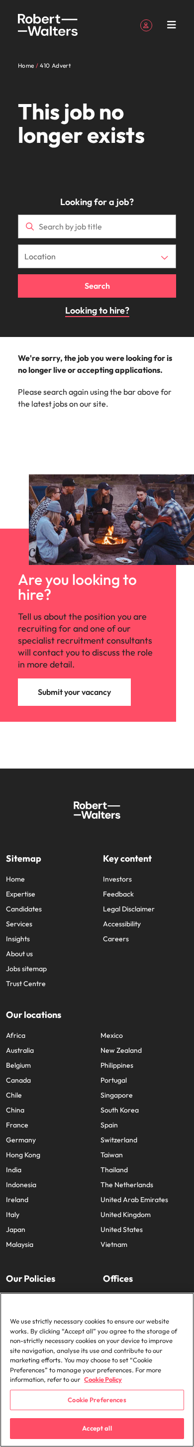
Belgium (18, 1065)
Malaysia (19, 1244)
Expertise (20, 894)
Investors (117, 879)
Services (19, 923)
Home (15, 879)
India (13, 1169)
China (15, 1110)
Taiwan (111, 1154)
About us (19, 953)
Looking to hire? (97, 310)
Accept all (96, 1428)
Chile (14, 1095)
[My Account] (146, 24)
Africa (15, 1035)
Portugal (113, 1080)
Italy (12, 1214)
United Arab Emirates (134, 1199)
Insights (18, 938)
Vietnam (113, 1244)
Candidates (24, 908)
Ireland (17, 1199)
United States (121, 1229)
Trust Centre (26, 983)
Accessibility (122, 923)
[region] (97, 1370)
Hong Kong (23, 1154)
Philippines (116, 1065)
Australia (20, 1050)
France (17, 1124)
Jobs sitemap (26, 968)
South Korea (119, 1110)
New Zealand (121, 1050)
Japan (15, 1229)
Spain (109, 1124)
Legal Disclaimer (129, 908)
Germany (21, 1139)
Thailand (114, 1169)
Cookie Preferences (97, 1400)
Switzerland (118, 1139)
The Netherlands (126, 1184)
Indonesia (21, 1184)
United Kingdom (125, 1214)
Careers (116, 938)
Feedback (118, 894)
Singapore (116, 1095)
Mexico (111, 1035)
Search (97, 286)
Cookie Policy (103, 1379)
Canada (18, 1080)
